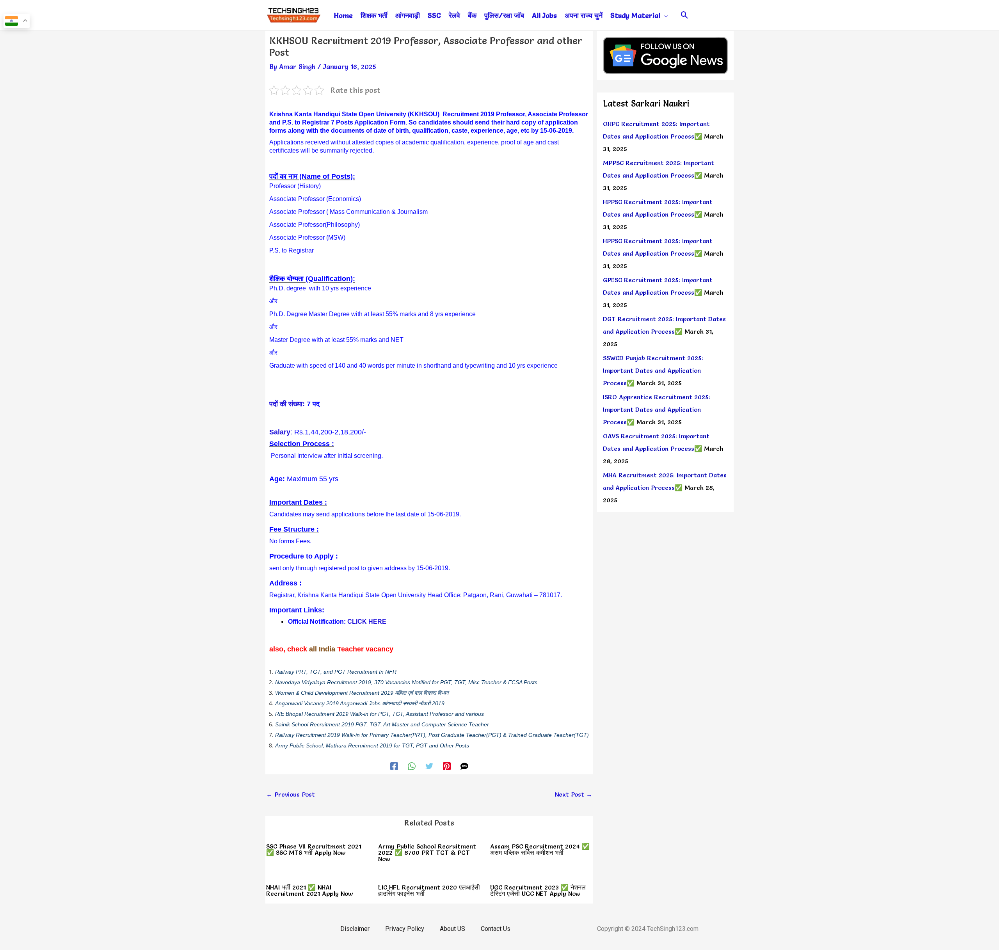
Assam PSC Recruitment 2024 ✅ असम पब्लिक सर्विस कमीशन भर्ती (540, 849)
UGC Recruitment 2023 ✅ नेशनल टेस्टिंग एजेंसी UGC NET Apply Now (538, 890)
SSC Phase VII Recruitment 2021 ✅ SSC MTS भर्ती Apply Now (313, 849)
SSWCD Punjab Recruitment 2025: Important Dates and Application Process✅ (653, 370)
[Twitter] (429, 765)
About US (452, 928)
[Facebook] (394, 765)
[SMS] (464, 765)
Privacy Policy (404, 928)
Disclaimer (355, 928)
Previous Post (290, 794)
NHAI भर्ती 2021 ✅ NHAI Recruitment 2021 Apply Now (309, 890)
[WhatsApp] (412, 765)
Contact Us (495, 928)
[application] (664, 15)
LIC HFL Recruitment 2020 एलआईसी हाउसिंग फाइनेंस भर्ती (429, 890)
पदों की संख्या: (287, 404)
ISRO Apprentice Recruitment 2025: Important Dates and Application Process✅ (656, 409)
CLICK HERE (366, 621)
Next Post (573, 794)
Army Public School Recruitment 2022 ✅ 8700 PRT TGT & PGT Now (427, 852)
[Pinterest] (447, 765)
